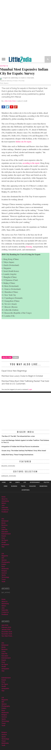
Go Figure (5, 540)
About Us (4, 499)
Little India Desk (10, 101)
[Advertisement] (25, 28)
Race (3, 566)
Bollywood (5, 521)
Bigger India (43, 486)
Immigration (5, 544)
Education (5, 532)
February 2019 (6, 627)
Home (4, 482)
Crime (5, 486)
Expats (17, 482)
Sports (4, 575)
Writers (4, 503)
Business (14, 486)
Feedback (5, 512)
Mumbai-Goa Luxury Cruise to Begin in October (22, 376)
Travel (23, 486)
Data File (4, 529)
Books (4, 523)
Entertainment (35, 482)
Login (30, 389)
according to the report (31, 163)
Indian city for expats (23, 141)
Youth (3, 581)
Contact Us (5, 510)
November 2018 (7, 634)
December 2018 (7, 632)
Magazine (32, 486)
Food (3, 538)
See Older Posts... (7, 636)
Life (24, 482)
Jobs (3, 505)
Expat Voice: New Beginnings (14, 371)
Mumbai (15, 357)
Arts (3, 519)
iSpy (3, 547)
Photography (6, 562)
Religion (4, 571)
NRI (10, 482)
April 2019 (5, 625)
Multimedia (5, 569)
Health (4, 542)
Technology (5, 577)
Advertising (25, 490)
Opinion (4, 560)
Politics (46, 482)
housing (29, 246)
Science (4, 573)
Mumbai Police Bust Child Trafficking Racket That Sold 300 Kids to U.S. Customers (25, 382)
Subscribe (5, 507)
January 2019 (6, 629)
